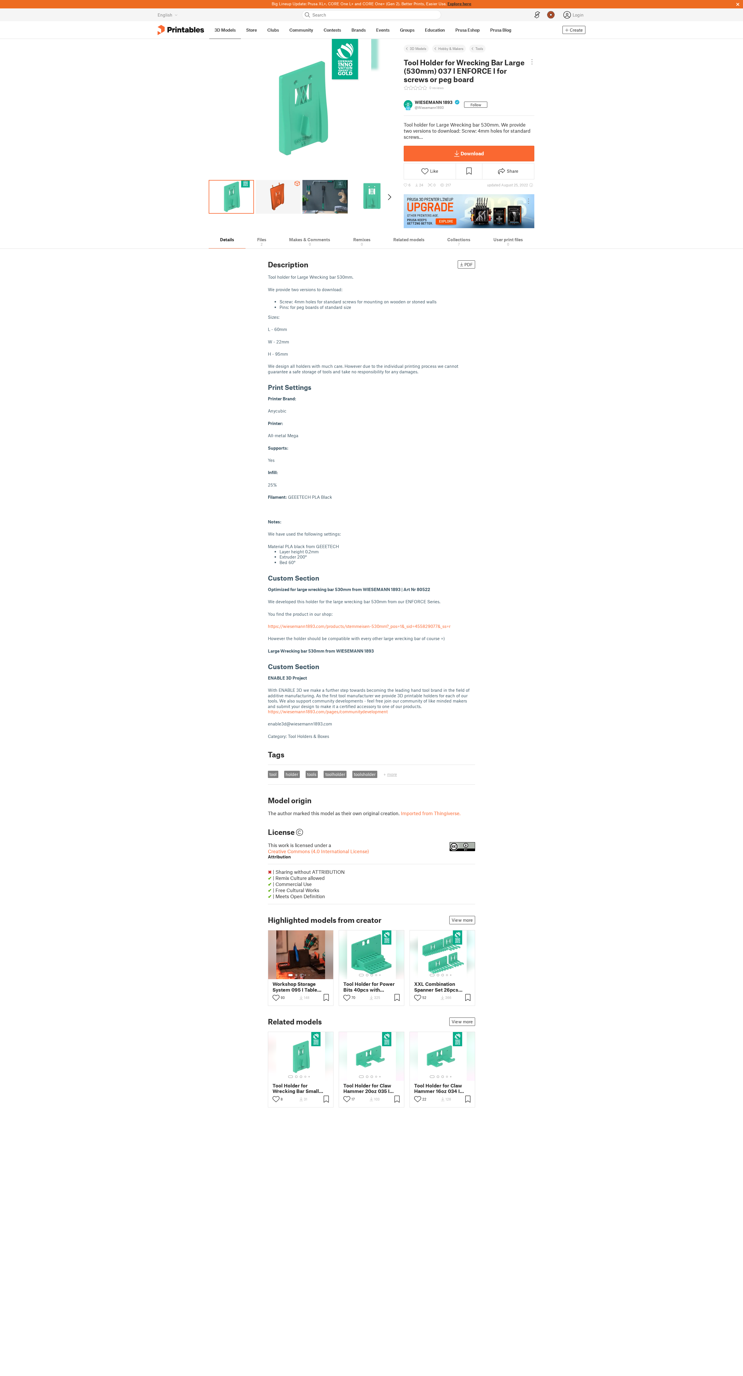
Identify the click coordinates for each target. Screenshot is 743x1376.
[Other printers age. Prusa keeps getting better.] (469, 211)
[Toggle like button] (276, 997)
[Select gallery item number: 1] (290, 975)
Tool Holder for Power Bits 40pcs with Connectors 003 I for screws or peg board (369, 986)
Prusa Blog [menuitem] (500, 30)
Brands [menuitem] (358, 30)
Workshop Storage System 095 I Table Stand (295, 986)
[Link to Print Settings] (315, 387)
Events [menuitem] (382, 30)
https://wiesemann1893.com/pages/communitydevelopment (328, 711)
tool (273, 774)
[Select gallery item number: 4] (305, 975)
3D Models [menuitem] (225, 30)
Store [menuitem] (251, 30)
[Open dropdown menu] (531, 61)
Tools (479, 48)
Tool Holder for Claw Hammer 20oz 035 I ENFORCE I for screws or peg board (369, 1088)
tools (311, 774)
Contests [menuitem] (332, 30)
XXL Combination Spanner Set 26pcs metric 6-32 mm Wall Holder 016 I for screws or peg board (441, 986)
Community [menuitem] (301, 30)
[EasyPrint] (537, 15)
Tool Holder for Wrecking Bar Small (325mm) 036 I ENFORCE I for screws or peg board (298, 1088)
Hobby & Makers (451, 48)
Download (472, 153)
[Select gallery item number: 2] (296, 975)
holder (292, 774)
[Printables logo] (181, 30)
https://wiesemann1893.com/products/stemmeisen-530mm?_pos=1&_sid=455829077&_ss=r (359, 626)
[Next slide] (389, 197)
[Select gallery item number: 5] (310, 975)
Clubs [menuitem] (273, 30)
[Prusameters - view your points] (551, 15)
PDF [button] (468, 264)
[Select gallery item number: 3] (301, 975)
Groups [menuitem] (407, 30)
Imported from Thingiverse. (431, 813)
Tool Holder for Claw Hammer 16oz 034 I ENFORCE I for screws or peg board (440, 1088)
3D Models (418, 48)
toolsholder (365, 774)
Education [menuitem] (435, 30)
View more (462, 920)
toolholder (335, 774)
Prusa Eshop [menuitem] (467, 30)
